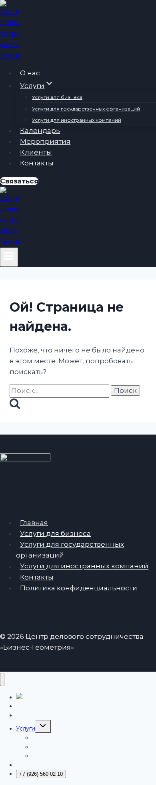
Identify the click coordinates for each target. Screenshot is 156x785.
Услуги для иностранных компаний (76, 120)
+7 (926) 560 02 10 (41, 774)
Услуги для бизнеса (57, 97)
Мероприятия (45, 141)
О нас (30, 73)
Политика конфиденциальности (78, 588)
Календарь (40, 131)
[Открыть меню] (9, 257)
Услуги (25, 728)
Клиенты (36, 152)
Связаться (19, 181)
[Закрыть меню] (2, 679)
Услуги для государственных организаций (86, 109)
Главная (34, 523)
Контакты (37, 163)
